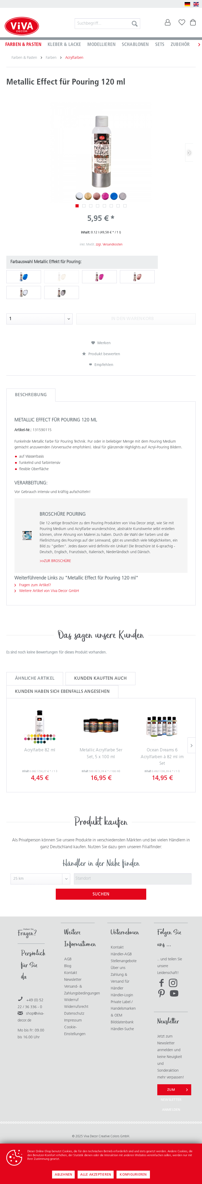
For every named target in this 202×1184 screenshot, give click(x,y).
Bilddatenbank (122, 1022)
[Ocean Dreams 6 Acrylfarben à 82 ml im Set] (162, 726)
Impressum (73, 1021)
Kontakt (70, 973)
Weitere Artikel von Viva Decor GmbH (48, 591)
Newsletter (73, 980)
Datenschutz (74, 1014)
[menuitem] (107, 23)
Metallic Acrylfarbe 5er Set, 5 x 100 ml (101, 753)
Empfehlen (103, 365)
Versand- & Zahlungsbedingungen (77, 990)
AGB (68, 959)
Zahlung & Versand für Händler (120, 982)
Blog (67, 966)
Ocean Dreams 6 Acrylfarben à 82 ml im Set (162, 757)
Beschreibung (31, 395)
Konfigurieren (133, 1174)
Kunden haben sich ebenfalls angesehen (62, 692)
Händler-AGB (121, 954)
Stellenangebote (124, 961)
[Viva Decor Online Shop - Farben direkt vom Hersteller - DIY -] (22, 26)
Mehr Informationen (73, 1159)
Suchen (101, 894)
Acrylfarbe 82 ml (39, 750)
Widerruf (71, 1000)
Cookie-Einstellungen (74, 1030)
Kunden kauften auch (100, 679)
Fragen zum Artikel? (34, 585)
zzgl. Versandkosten (109, 244)
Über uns (118, 968)
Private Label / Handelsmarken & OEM (123, 1009)
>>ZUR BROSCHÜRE (55, 561)
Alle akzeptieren (95, 1174)
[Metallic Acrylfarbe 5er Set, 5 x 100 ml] (101, 726)
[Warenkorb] (193, 23)
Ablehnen (63, 1174)
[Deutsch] (187, 4)
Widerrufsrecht (76, 1007)
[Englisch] (196, 4)
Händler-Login (122, 995)
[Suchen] (134, 23)
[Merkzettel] (180, 23)
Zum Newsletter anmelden (171, 1091)
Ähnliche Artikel (34, 679)
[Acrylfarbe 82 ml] (40, 726)
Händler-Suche (122, 1029)
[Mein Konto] (168, 23)
